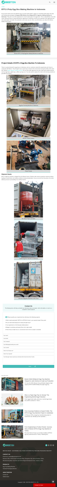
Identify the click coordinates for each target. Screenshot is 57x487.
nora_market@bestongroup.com (13, 456)
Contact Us (5, 474)
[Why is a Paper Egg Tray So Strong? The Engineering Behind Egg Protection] (12, 400)
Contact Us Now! (39, 485)
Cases (3, 6)
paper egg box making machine (15, 70)
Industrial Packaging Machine (10, 468)
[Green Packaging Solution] (8, 2)
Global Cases (6, 476)
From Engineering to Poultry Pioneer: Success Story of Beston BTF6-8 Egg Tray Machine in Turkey (38, 428)
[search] (50, 2)
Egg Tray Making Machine (9, 466)
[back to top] (53, 481)
